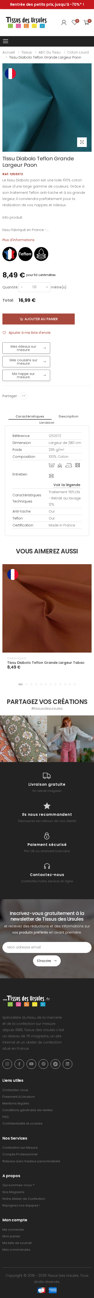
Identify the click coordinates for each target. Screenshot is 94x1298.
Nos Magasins (13, 1192)
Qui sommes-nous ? (18, 1185)
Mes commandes (16, 1249)
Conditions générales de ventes (27, 1110)
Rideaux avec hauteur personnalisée (31, 1161)
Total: (8, 300)
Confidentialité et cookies (22, 1123)
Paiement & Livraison (18, 1096)
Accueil (8, 52)
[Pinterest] (43, 1064)
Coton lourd (78, 52)
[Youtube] (31, 1064)
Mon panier (11, 1236)
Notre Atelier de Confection (23, 1198)
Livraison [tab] (47, 422)
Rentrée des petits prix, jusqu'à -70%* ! (47, 4)
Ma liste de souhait (17, 1243)
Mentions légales (15, 1103)
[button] (20, 684)
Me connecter (13, 1229)
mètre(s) (59, 287)
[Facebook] (19, 1064)
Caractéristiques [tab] (30, 416)
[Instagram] (7, 1064)
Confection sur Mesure (20, 1147)
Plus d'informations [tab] (18, 240)
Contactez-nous (15, 1090)
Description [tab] (68, 416)
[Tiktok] (55, 1064)
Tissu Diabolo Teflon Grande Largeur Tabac (46, 662)
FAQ (5, 1116)
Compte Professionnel (20, 1154)
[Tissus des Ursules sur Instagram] (23, 738)
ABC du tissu (49, 52)
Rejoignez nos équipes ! (21, 1205)
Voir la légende (67, 484)
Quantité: (10, 287)
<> (23, 396)
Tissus (26, 52)
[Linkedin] (67, 1064)
